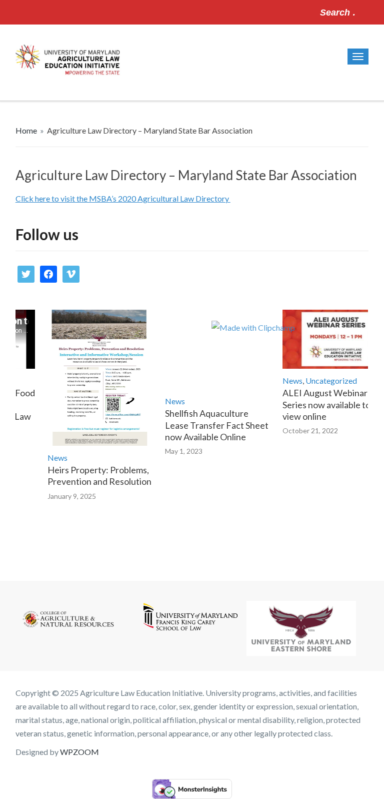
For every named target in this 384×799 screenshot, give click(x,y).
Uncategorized (324, 380)
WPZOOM (79, 751)
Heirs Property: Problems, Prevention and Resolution (92, 475)
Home (26, 130)
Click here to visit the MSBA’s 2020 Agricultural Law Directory (123, 198)
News (50, 457)
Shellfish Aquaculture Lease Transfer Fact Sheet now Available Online (210, 425)
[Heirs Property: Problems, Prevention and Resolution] (93, 378)
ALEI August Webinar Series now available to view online (320, 404)
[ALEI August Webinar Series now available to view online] (328, 339)
